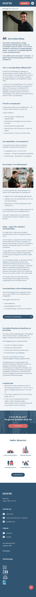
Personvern (6, 551)
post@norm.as (10, 521)
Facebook (9, 533)
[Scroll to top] (31, 588)
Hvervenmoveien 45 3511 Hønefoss (17, 518)
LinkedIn (8, 537)
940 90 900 (9, 514)
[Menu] (31, 3)
